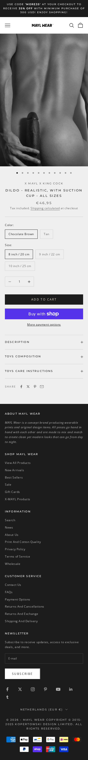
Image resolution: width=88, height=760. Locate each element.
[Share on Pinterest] (35, 387)
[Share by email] (42, 387)
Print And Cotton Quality (23, 542)
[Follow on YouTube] (58, 689)
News (9, 527)
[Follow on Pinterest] (45, 689)
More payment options (44, 324)
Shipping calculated (45, 208)
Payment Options (17, 599)
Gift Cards (12, 492)
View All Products (18, 463)
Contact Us (13, 585)
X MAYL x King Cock (44, 183)
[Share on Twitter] (28, 387)
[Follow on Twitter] (20, 689)
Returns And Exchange (21, 614)
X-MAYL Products (17, 499)
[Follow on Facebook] (7, 689)
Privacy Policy (15, 549)
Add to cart (44, 299)
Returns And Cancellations (24, 606)
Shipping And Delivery (21, 621)
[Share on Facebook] (21, 387)
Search (10, 520)
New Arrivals (14, 470)
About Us (12, 535)
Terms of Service (17, 556)
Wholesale (12, 564)
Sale (8, 484)
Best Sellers (14, 477)
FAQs (8, 592)
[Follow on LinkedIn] (70, 689)
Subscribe (22, 674)
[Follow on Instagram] (32, 689)
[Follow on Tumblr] (7, 697)
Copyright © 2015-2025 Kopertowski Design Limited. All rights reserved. (43, 724)
